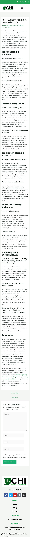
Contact (15, 511)
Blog (15, 508)
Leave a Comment (7, 25)
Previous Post (15, 393)
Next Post (15, 397)
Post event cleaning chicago (9, 377)
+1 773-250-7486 (15, 519)
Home (15, 504)
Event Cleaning (17, 25)
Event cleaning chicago (21, 374)
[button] (22, 8)
